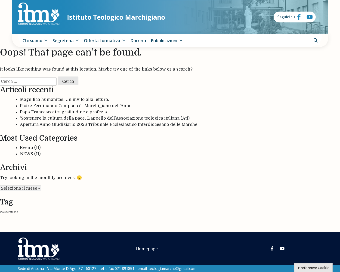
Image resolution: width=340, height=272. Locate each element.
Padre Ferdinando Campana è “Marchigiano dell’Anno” (76, 105)
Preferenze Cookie (313, 268)
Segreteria (63, 40)
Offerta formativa (102, 40)
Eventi (26, 147)
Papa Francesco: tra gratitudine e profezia (63, 112)
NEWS (26, 153)
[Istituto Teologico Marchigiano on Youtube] (306, 17)
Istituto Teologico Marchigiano (116, 17)
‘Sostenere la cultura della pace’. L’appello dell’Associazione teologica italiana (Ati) (105, 118)
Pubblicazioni (164, 40)
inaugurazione (9, 211)
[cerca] (315, 40)
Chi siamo (32, 40)
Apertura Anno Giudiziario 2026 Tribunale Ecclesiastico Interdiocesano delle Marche (108, 124)
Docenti (138, 40)
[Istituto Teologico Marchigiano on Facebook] (297, 17)
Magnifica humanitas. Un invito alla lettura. (64, 99)
